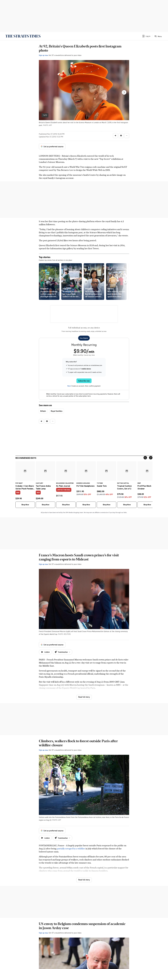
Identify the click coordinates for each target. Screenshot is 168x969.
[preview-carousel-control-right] (125, 281)
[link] (22, 36)
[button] (146, 36)
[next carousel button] (124, 92)
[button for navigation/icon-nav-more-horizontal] (126, 135)
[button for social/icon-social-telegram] (115, 135)
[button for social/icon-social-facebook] (121, 135)
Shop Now (25, 505)
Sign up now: (43, 55)
